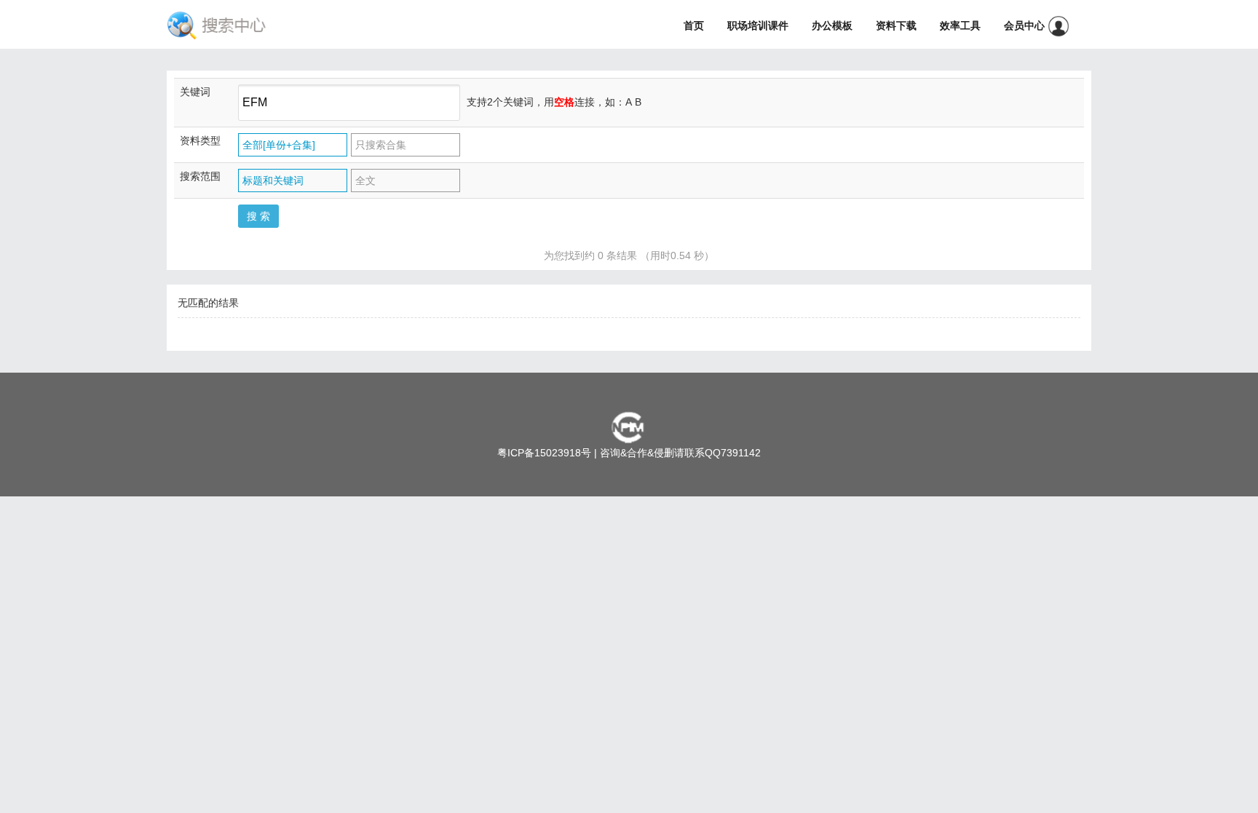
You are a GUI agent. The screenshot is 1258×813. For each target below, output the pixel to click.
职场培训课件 (757, 25)
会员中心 (1026, 25)
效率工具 (960, 25)
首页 (694, 25)
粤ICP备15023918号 (544, 453)
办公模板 (832, 25)
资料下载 (896, 25)
